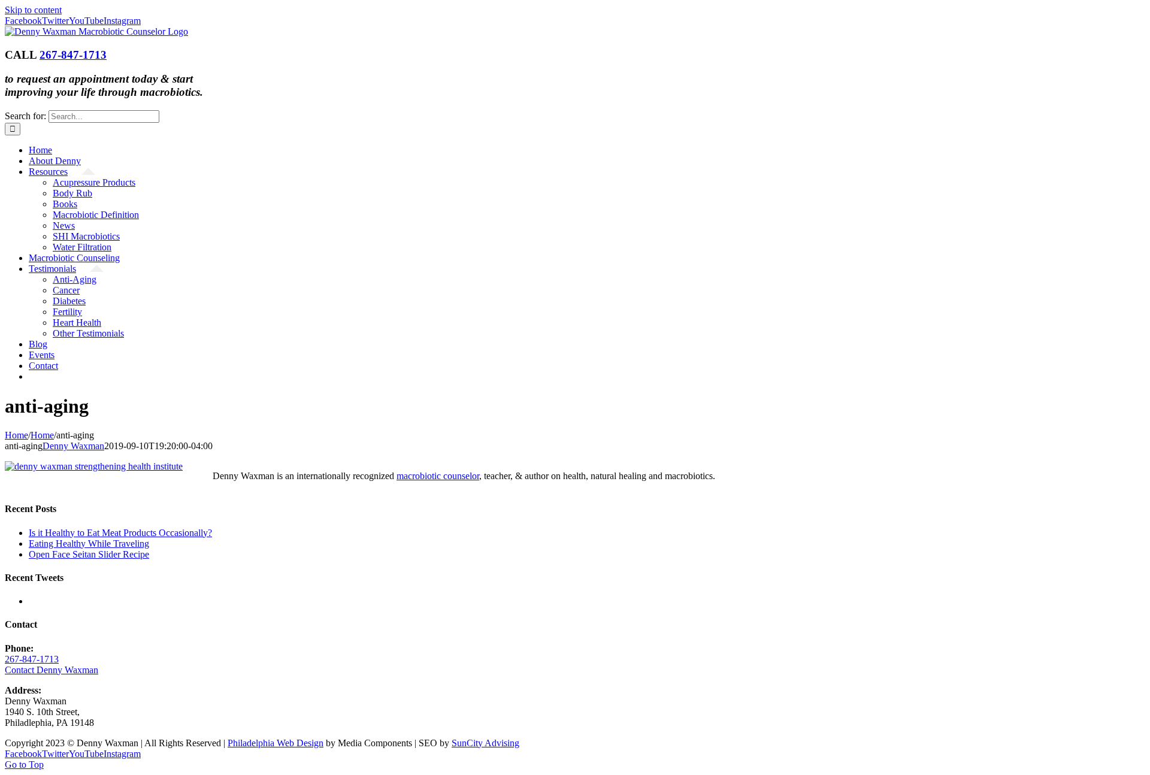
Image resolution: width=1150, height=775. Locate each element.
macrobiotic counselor (438, 476)
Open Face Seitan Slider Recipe (89, 554)
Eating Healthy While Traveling (89, 543)
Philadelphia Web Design (275, 743)
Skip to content (33, 10)
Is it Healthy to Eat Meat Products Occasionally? (120, 533)
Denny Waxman (73, 446)
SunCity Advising (485, 743)
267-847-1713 (73, 55)
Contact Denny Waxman (51, 670)
